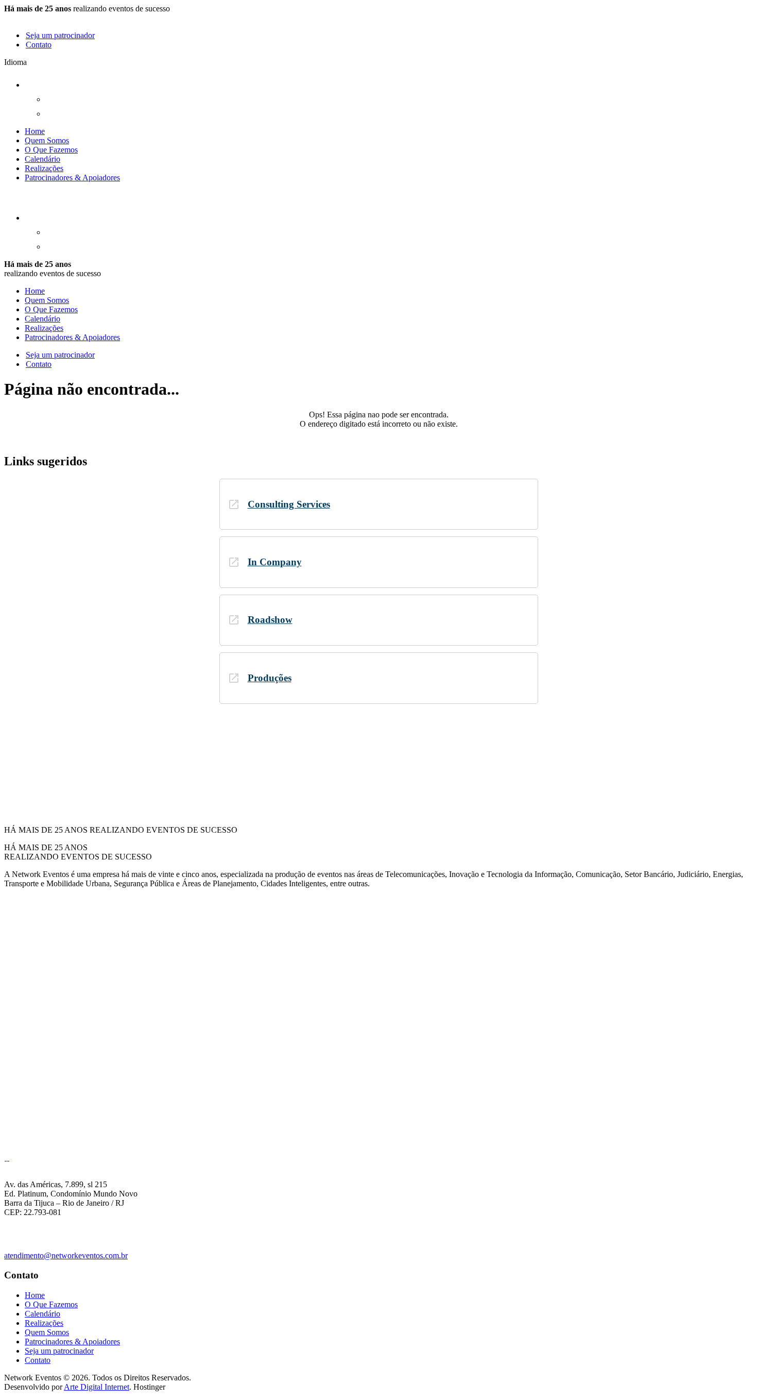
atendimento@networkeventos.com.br (66, 1255)
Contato (38, 44)
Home (35, 131)
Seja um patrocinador (60, 35)
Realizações (44, 168)
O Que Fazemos (51, 149)
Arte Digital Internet (96, 1386)
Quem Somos (47, 140)
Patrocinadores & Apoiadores (72, 177)
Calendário (42, 159)
